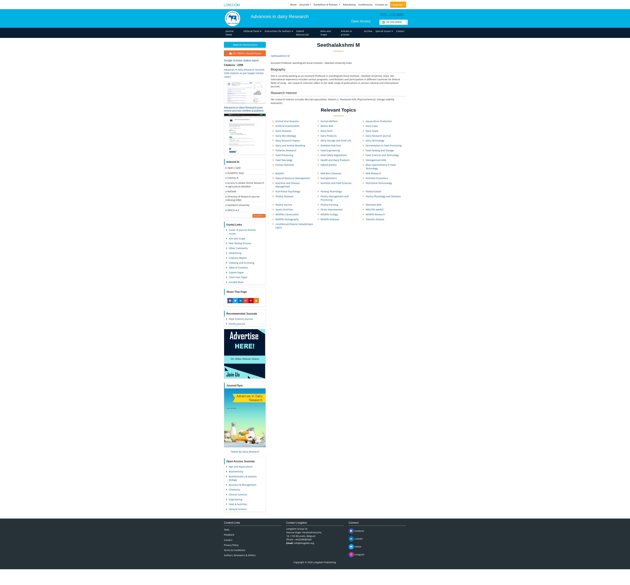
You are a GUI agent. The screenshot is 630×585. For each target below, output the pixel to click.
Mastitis (279, 173)
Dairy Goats (372, 130)
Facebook (359, 530)
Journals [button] (304, 4)
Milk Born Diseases (331, 173)
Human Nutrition (284, 164)
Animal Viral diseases (287, 121)
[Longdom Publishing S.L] (232, 4)
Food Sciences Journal (241, 318)
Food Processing (284, 155)
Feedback (229, 534)
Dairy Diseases (283, 130)
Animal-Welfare (329, 121)
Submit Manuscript (302, 33)
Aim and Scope (237, 238)
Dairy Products (329, 135)
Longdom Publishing (324, 562)
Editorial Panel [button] (251, 31)
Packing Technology (331, 191)
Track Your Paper (238, 277)
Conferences (365, 4)
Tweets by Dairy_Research (245, 451)
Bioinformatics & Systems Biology (243, 478)
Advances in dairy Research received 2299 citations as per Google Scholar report (244, 73)
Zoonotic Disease (375, 219)
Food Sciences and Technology (382, 155)
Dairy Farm (327, 130)
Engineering (235, 499)
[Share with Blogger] (256, 300)
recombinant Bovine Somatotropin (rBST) (294, 226)
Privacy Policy (231, 545)
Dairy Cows (372, 126)
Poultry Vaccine (283, 204)
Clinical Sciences (238, 494)
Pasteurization (373, 191)
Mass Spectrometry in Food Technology (381, 166)
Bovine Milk (327, 126)
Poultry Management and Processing (334, 198)
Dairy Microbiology (285, 135)
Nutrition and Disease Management (287, 184)
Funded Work (236, 282)
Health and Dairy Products (335, 160)
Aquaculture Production (379, 121)
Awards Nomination (245, 45)
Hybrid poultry (328, 164)
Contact (400, 31)
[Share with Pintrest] (251, 300)
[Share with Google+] (245, 300)
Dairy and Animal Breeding (290, 145)
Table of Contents (238, 267)
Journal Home (229, 33)
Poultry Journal (237, 323)
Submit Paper (236, 272)
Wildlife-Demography (287, 219)
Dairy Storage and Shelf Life (336, 140)
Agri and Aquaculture (240, 466)
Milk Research (373, 173)
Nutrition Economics (377, 178)
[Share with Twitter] (235, 300)
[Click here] (245, 92)
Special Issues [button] (383, 31)
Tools (226, 529)
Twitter (357, 546)
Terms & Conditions (234, 550)
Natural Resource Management (292, 178)
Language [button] (397, 4)
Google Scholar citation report (241, 60)
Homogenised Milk (376, 160)
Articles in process (346, 33)
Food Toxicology (283, 160)
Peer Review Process (240, 243)
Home (293, 4)
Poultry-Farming (329, 204)
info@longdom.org (304, 543)
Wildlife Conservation (287, 214)
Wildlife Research (375, 214)
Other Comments (238, 248)
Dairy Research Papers (287, 140)
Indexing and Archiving (241, 262)
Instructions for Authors (278, 31)
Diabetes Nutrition (331, 145)
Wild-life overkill (374, 209)
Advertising (349, 4)
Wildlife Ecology (329, 214)
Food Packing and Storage (380, 150)
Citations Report (238, 257)
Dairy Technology (375, 140)
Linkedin (358, 538)
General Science (238, 509)
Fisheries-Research (285, 150)
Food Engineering (330, 150)
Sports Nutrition (284, 209)
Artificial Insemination (287, 126)
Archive (368, 31)
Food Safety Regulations (334, 155)
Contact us (381, 4)
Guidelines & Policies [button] (326, 4)
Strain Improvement (332, 209)
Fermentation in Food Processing (384, 145)
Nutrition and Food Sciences (336, 183)
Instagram (359, 554)
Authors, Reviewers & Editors (240, 555)
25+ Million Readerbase (246, 53)
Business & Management (242, 484)
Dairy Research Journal (378, 135)
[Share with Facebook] (230, 300)
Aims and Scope (325, 33)
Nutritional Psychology (287, 191)
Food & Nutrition (238, 504)
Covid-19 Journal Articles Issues (242, 231)
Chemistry (234, 489)
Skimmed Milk (373, 204)
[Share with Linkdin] (240, 300)
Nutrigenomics (329, 178)
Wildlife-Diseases (330, 219)
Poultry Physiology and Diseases (383, 196)
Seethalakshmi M (280, 55)
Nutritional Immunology (379, 183)
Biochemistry (236, 471)
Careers (228, 540)
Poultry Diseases (284, 196)
